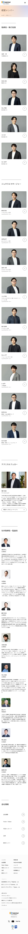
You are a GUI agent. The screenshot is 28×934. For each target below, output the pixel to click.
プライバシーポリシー (5, 895)
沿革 (2, 870)
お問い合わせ (4, 893)
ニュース (16, 865)
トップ (2, 15)
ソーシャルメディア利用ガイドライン (9, 898)
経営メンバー (4, 873)
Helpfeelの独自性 (18, 862)
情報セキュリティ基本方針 (6, 900)
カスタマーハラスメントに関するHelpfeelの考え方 (11, 902)
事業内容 (16, 860)
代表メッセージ (5, 867)
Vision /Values (4, 865)
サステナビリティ (18, 867)
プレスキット (4, 905)
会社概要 (3, 862)
